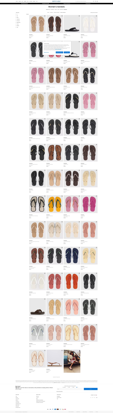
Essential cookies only (59, 52)
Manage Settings (46, 52)
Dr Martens (52, 9)
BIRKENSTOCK (48, 9)
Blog (37, 398)
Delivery (17, 397)
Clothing (30, 1)
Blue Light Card (18, 407)
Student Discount (18, 403)
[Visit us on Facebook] (91, 397)
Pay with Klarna (88, 3)
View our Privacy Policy (59, 391)
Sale (36, 1)
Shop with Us (59, 394)
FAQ (16, 396)
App (57, 398)
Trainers (25, 1)
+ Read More (65, 9)
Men (22, 1)
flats (39, 381)
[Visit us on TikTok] (97, 397)
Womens (51, 12)
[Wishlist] (95, 1)
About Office (38, 394)
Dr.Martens (59, 382)
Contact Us (17, 401)
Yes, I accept (67, 52)
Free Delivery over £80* (45, 3)
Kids (27, 1)
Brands (34, 1)
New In (17, 1)
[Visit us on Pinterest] (93, 397)
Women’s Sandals (56, 12)
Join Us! (37, 397)
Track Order (17, 398)
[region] (56, 48)
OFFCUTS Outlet (59, 397)
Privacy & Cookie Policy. (58, 49)
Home (48, 12)
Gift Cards (17, 406)
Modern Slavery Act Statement (40, 401)
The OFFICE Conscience (39, 402)
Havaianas (61, 9)
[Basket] (97, 1)
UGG (58, 9)
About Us (37, 396)
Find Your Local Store (67, 3)
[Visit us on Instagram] (95, 397)
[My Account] (93, 1)
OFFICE (56, 9)
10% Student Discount (24, 3)
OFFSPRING (58, 396)
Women (20, 1)
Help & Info (17, 394)
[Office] (56, 1)
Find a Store (17, 402)
